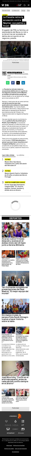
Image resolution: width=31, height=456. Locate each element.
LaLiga (23, 10)
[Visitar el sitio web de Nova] (8, 425)
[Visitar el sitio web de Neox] (23, 421)
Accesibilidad (15, 451)
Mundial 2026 (6, 10)
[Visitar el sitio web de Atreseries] (23, 425)
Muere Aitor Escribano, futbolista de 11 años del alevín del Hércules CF (16, 163)
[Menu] (29, 5)
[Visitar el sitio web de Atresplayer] (12, 433)
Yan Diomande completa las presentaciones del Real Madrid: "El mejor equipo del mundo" (15, 290)
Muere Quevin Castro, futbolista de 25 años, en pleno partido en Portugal (16, 175)
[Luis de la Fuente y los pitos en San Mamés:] (22, 392)
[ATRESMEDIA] (15, 416)
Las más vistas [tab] (8, 155)
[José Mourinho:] (15, 368)
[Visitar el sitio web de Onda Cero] (8, 429)
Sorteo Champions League (15, 182)
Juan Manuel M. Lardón (15, 72)
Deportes (15, 218)
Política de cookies (9, 448)
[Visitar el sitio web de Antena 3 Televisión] (8, 421)
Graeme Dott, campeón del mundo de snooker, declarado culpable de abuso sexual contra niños (8, 400)
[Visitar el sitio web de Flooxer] (21, 433)
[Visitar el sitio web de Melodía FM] (23, 429)
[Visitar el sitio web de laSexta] (15, 421)
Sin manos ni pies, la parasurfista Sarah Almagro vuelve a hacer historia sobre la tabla (15, 318)
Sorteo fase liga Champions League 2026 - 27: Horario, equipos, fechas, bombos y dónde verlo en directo (15, 187)
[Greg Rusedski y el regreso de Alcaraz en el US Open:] (8, 330)
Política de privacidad (19, 445)
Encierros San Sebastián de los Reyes (12, 1)
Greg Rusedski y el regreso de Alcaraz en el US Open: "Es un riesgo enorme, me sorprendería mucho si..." (8, 338)
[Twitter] (24, 72)
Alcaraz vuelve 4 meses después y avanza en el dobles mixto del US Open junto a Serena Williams (14, 242)
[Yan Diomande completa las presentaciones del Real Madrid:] (15, 278)
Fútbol (7, 159)
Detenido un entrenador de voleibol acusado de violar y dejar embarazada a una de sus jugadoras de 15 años (22, 338)
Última (20, 5)
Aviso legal (9, 445)
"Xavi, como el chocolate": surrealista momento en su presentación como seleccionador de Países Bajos (8, 262)
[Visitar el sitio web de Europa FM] (15, 429)
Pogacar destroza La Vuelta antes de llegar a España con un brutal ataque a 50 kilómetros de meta (22, 261)
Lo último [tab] (20, 155)
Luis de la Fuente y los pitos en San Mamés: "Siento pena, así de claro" (22, 399)
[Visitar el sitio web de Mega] (15, 425)
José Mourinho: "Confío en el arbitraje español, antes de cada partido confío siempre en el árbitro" (15, 380)
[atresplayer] (25, 5)
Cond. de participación (21, 448)
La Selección (15, 10)
